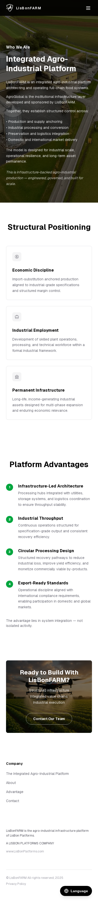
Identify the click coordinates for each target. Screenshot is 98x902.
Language (79, 891)
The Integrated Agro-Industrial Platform (37, 773)
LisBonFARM (28, 8)
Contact (12, 801)
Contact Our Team (49, 719)
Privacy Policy (16, 884)
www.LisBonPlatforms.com (25, 851)
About (11, 782)
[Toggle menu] (88, 8)
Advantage (14, 792)
